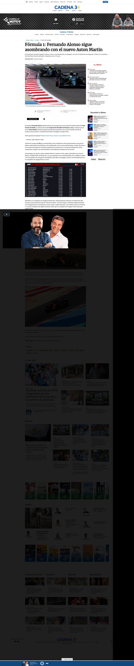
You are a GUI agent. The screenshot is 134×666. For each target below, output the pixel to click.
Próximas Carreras (49, 34)
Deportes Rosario (95, 77)
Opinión (41, 2)
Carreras (37, 34)
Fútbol (93, 92)
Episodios (95, 121)
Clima (74, 2)
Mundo (80, 10)
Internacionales (69, 34)
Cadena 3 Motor (67, 32)
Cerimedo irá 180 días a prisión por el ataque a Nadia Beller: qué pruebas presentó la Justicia (98, 72)
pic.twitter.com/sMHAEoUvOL (61, 136)
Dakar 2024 (89, 34)
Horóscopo (79, 2)
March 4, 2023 (40, 139)
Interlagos (76, 34)
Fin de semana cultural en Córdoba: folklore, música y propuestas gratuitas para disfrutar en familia (97, 87)
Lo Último (55, 10)
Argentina (60, 10)
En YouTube (69, 2)
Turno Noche (94, 83)
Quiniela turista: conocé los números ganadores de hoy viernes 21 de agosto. (97, 103)
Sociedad (94, 100)
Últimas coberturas (55, 2)
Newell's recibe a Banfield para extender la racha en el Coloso (98, 79)
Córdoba (67, 10)
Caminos (36, 2)
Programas (46, 2)
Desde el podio (96, 34)
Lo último (98, 65)
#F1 (50, 136)
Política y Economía (96, 108)
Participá (105, 2)
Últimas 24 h (63, 2)
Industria (42, 34)
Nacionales (62, 34)
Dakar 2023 (82, 34)
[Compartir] (44, 119)
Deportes (31, 2)
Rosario (73, 10)
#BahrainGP (45, 136)
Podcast (93, 159)
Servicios (57, 34)
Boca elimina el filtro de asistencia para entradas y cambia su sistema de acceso (98, 95)
